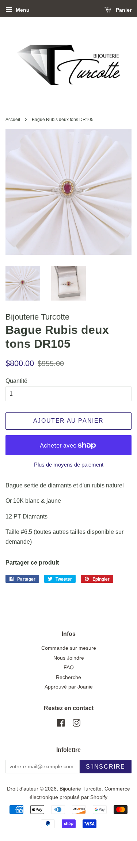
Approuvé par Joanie (69, 687)
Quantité (16, 381)
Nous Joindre (68, 658)
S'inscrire (105, 766)
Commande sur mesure (68, 648)
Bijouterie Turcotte (81, 789)
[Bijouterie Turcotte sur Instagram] (76, 724)
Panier (123, 10)
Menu (22, 10)
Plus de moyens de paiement (68, 464)
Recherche (68, 677)
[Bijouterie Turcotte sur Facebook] (61, 724)
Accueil (12, 119)
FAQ (69, 667)
